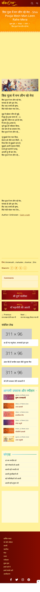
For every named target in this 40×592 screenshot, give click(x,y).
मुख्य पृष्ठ (12, 23)
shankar (28, 262)
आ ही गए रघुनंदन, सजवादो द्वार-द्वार (16, 342)
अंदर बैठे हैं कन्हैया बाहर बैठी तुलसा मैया (17, 362)
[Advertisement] (20, 58)
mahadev (19, 262)
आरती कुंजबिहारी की (11, 474)
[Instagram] (23, 579)
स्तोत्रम (6, 560)
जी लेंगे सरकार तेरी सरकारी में (14, 381)
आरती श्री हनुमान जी (12, 483)
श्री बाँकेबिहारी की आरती (13, 478)
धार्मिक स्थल (7, 538)
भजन (26, 23)
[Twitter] (17, 579)
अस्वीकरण (7, 574)
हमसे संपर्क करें (8, 570)
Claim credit (25, 215)
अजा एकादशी (19, 407)
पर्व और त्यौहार (8, 542)
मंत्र (5, 552)
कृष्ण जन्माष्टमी (20, 397)
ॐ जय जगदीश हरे (10, 460)
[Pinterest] (29, 579)
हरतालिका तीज (19, 415)
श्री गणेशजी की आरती (12, 465)
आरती (5, 545)
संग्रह (20, 23)
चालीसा (6, 549)
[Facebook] (11, 579)
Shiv (34, 262)
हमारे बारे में (7, 567)
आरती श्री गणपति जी (12, 469)
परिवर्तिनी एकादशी (20, 432)
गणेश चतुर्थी (18, 423)
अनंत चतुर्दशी (19, 440)
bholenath (9, 262)
